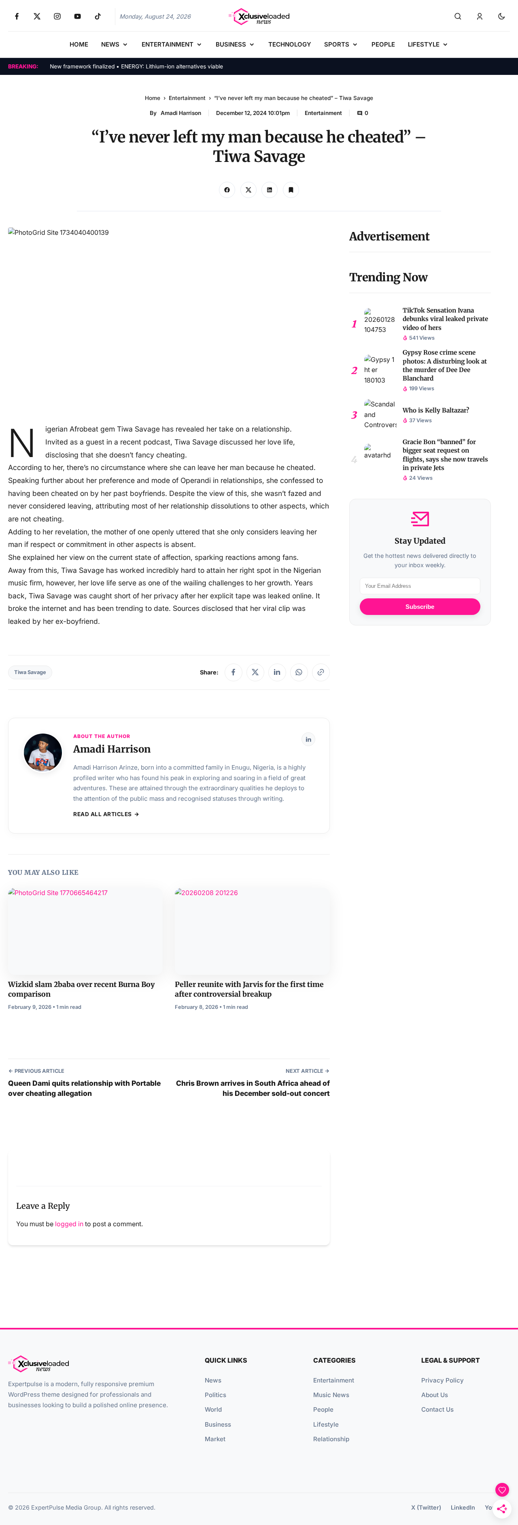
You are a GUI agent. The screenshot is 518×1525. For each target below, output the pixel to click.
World (213, 1409)
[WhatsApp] (299, 672)
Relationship (331, 1439)
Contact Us (437, 1409)
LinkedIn (463, 1507)
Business (218, 1424)
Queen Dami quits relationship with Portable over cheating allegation (84, 1088)
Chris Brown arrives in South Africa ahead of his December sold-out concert (252, 1088)
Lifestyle (326, 1424)
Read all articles (102, 814)
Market (215, 1439)
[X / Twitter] (255, 672)
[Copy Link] (269, 190)
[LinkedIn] (277, 672)
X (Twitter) (426, 1507)
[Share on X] (248, 190)
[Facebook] (233, 672)
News (213, 1380)
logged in (69, 1224)
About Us (434, 1395)
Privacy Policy (442, 1380)
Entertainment (187, 98)
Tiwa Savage (30, 672)
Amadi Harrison (181, 113)
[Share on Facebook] (227, 190)
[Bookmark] (291, 190)
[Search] (457, 16)
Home (152, 98)
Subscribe (419, 606)
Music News (331, 1395)
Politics (215, 1395)
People (323, 1409)
